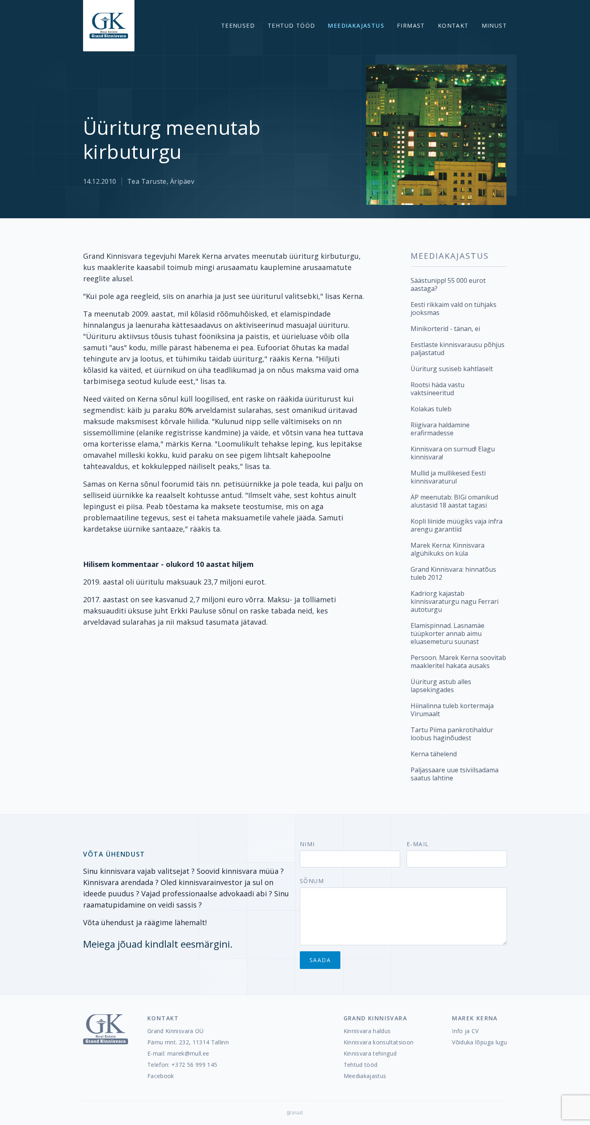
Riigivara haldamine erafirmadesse (440, 428)
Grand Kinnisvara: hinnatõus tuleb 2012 (453, 573)
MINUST (494, 25)
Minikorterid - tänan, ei (445, 328)
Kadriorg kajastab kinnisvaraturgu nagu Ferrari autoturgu (454, 601)
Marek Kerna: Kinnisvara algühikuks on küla (447, 549)
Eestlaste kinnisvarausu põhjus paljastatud (458, 348)
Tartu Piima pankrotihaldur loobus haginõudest (452, 733)
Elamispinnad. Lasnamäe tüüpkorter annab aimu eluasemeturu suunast (447, 633)
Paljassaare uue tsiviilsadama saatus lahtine (454, 774)
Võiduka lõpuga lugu (479, 1042)
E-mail (418, 844)
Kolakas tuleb (431, 408)
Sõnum (312, 881)
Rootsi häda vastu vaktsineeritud (437, 388)
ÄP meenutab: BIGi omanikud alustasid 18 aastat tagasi (454, 501)
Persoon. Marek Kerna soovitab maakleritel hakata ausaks (458, 661)
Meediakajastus (356, 25)
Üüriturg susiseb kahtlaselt (452, 368)
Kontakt (453, 25)
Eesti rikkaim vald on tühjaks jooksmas (453, 308)
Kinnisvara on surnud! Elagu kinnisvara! (453, 453)
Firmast (411, 25)
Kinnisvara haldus (367, 1031)
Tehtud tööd (291, 25)
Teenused (238, 25)
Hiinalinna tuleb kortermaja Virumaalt (452, 709)
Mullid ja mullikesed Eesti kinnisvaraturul (448, 477)
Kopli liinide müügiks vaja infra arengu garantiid (457, 525)
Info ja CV (465, 1031)
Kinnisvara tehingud (370, 1053)
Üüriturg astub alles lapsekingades (441, 685)
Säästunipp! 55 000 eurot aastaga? (448, 284)
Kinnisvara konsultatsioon (379, 1042)
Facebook (160, 1076)
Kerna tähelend (434, 753)
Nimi (307, 844)
